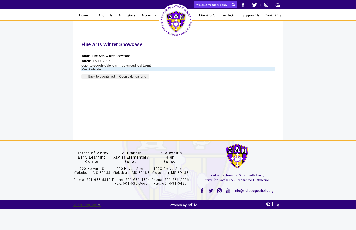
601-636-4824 (137, 180)
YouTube (277, 5)
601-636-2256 (176, 180)
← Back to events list (99, 76)
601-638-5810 (98, 180)
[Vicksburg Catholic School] (175, 20)
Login (274, 204)
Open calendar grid (132, 76)
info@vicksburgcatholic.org (253, 191)
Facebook (243, 5)
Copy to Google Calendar (99, 65)
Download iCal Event (136, 65)
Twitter (254, 5)
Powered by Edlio (183, 205)
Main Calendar (91, 69)
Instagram (266, 5)
